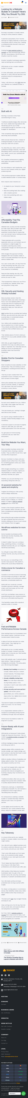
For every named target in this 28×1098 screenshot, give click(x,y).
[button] (11, 2)
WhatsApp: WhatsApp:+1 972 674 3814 (15, 986)
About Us (3, 1037)
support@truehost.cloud (10, 989)
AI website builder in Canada (15, 737)
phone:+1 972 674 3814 (10, 984)
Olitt (19, 82)
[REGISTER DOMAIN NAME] (14, 25)
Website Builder (23, 942)
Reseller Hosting (5, 1029)
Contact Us (4, 1043)
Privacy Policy (5, 1051)
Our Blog (3, 1040)
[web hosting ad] (14, 929)
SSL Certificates (5, 1013)
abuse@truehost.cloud (11, 1056)
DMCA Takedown (5, 1054)
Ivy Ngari (5, 17)
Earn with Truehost (6, 1026)
